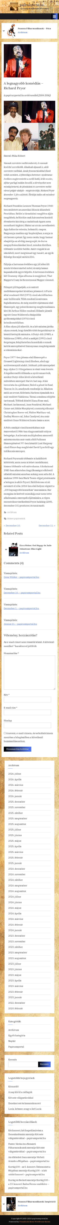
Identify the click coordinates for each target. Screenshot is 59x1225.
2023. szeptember (17, 952)
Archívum (23, 32)
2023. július (14, 963)
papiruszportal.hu (32, 5)
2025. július (14, 829)
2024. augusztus (17, 891)
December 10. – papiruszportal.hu (22, 592)
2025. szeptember (17, 818)
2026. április (14, 779)
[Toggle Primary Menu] (54, 16)
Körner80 (13, 1086)
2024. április (14, 913)
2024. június (15, 902)
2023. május (14, 975)
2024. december (16, 868)
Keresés (12, 1059)
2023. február (15, 991)
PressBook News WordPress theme (34, 1222)
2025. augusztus (17, 824)
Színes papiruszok (16, 518)
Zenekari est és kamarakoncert (24, 1103)
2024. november (16, 874)
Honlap (8, 720)
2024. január (15, 930)
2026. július (14, 773)
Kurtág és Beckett (17, 1180)
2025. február (15, 857)
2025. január (15, 863)
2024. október (15, 879)
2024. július (14, 896)
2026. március (15, 785)
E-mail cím (10, 707)
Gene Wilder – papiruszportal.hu (21, 577)
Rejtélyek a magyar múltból (32, 28)
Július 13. (22, 1201)
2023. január (15, 997)
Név (7, 694)
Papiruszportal (16, 1046)
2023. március (15, 986)
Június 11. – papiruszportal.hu (20, 624)
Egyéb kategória (16, 1035)
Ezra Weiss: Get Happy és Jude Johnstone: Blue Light (35, 547)
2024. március (15, 919)
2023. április (14, 980)
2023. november (16, 941)
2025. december (16, 801)
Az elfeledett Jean (17, 1157)
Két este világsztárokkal (20, 1097)
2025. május (14, 840)
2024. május (14, 907)
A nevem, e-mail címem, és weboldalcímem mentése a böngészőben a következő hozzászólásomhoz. (28, 737)
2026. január (15, 796)
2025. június (15, 835)
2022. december (16, 1002)
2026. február (15, 790)
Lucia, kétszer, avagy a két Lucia (24, 1108)
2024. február (15, 924)
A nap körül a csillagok (20, 1092)
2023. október (15, 947)
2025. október (15, 813)
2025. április (14, 846)
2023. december (16, 935)
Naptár (12, 1041)
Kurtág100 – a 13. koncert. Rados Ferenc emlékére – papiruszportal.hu (29, 1184)
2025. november (16, 807)
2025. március (15, 852)
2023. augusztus (17, 958)
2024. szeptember (17, 885)
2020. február (15, 1008)
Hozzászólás (11, 653)
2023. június (15, 969)
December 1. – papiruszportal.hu (21, 608)
